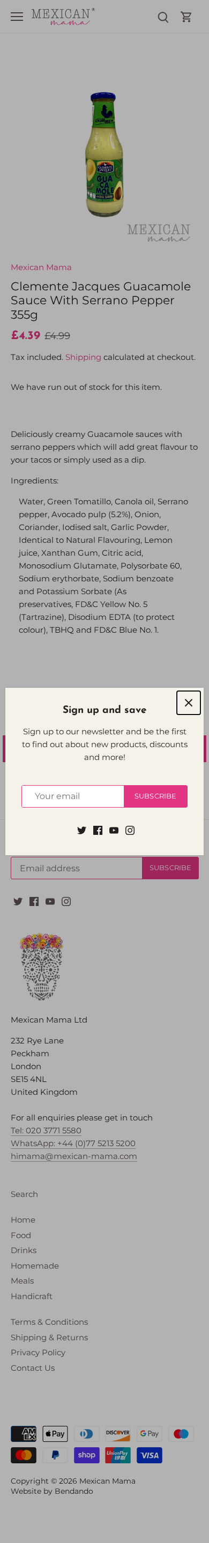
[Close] (188, 703)
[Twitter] (81, 829)
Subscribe (155, 796)
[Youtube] (113, 829)
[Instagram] (130, 829)
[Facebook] (97, 829)
